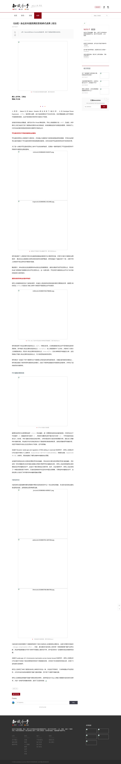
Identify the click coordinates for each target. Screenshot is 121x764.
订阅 (93, 29)
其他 (25, 753)
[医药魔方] (91, 742)
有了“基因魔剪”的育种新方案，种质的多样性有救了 (90, 74)
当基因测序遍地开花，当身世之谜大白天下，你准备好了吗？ (90, 81)
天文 (25, 751)
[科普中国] (91, 736)
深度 (30, 15)
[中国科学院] (91, 731)
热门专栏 (39, 744)
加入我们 (51, 742)
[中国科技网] (103, 731)
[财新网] (103, 736)
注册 (108, 8)
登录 (104, 8)
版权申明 (14, 744)
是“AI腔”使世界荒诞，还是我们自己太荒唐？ (95, 49)
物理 (25, 746)
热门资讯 (39, 746)
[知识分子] (27, 6)
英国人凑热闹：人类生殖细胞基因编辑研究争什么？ (90, 89)
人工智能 (27, 744)
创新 (37, 15)
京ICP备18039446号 (43, 762)
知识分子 (87, 29)
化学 (25, 749)
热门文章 (39, 742)
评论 (73, 702)
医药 (25, 742)
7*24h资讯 (40, 740)
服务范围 (14, 742)
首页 (15, 15)
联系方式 (51, 740)
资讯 (22, 15)
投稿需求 (97, 7)
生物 (25, 740)
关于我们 (14, 740)
